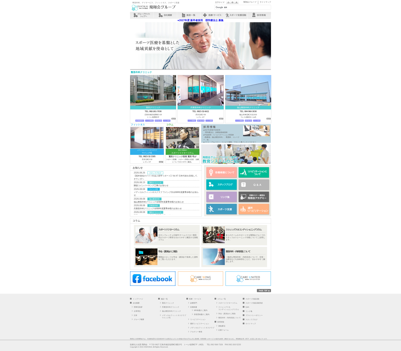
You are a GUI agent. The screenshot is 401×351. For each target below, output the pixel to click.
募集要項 (221, 326)
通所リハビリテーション (254, 209)
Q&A (247, 307)
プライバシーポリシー (254, 315)
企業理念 (137, 311)
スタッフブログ (221, 184)
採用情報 (259, 15)
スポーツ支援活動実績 (254, 303)
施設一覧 (188, 15)
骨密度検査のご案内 (201, 314)
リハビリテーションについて (254, 172)
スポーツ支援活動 (252, 299)
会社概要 (165, 15)
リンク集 (221, 197)
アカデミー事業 (196, 332)
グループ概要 (139, 319)
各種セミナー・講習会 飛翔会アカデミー (254, 197)
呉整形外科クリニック (170, 307)
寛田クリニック (168, 303)
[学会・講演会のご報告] (167, 257)
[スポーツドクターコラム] (167, 235)
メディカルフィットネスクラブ (202, 328)
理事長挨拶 (138, 307)
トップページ (138, 299)
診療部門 (193, 303)
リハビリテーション (198, 319)
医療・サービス (212, 15)
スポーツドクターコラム (227, 303)
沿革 (135, 315)
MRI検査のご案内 (200, 310)
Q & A (254, 184)
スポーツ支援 (235, 15)
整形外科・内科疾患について (229, 318)
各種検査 (193, 307)
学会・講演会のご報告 (227, 314)
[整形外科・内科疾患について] (234, 257)
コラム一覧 (221, 299)
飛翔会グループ (249, 2)
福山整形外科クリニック (171, 311)
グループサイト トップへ (142, 15)
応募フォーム (223, 330)
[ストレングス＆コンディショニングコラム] (234, 235)
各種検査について (221, 172)
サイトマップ (265, 2)
